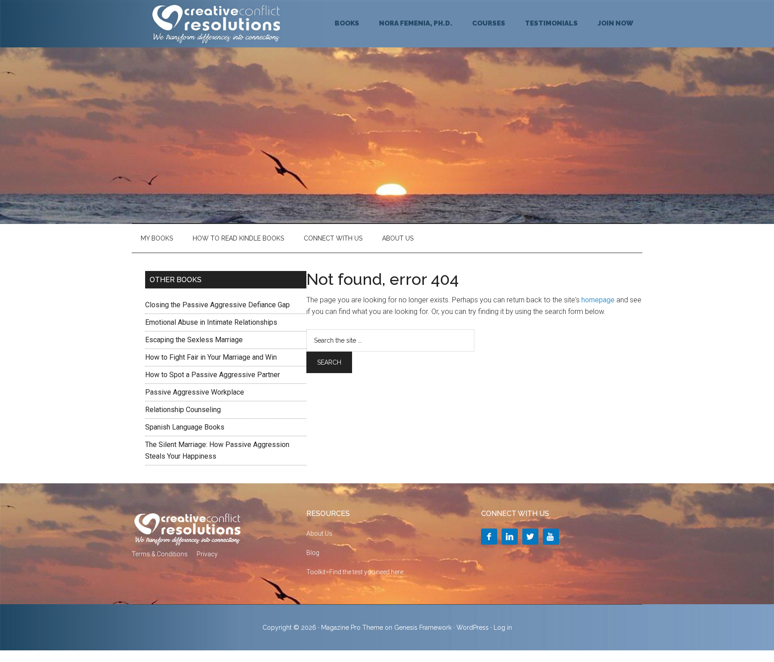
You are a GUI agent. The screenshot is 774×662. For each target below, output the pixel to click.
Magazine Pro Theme (352, 627)
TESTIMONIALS (551, 23)
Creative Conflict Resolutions (217, 24)
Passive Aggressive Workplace (194, 392)
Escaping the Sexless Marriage (194, 339)
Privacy (207, 554)
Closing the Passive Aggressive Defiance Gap (217, 305)
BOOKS (347, 23)
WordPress (472, 627)
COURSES (488, 23)
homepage (598, 300)
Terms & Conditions (160, 554)
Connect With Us (333, 238)
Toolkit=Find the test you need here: (355, 572)
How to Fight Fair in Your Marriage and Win (211, 357)
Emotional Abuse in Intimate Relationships (211, 322)
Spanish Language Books (184, 427)
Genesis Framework (423, 627)
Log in (503, 627)
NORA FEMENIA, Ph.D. (415, 23)
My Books (157, 238)
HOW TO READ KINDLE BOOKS (238, 238)
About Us (397, 238)
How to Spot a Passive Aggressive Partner (212, 374)
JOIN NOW (615, 23)
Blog (312, 552)
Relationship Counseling (183, 409)
